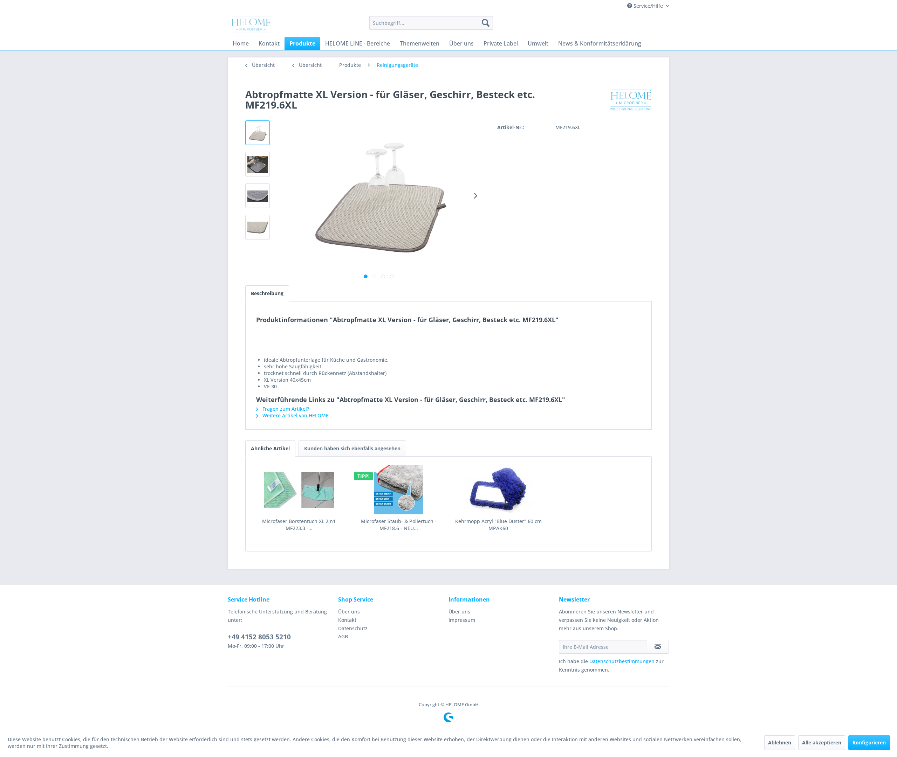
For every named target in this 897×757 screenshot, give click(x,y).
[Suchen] (485, 23)
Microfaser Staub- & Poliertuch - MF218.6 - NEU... (399, 525)
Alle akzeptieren (821, 742)
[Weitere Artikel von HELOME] (631, 101)
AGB (343, 636)
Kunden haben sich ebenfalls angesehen (352, 448)
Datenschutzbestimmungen (622, 661)
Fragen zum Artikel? (285, 408)
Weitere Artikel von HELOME (295, 415)
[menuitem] (431, 23)
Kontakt (347, 620)
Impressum (461, 620)
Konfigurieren (869, 742)
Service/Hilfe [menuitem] (648, 5)
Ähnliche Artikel (270, 448)
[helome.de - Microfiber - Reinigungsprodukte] (251, 24)
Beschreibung (267, 293)
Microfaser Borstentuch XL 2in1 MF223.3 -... (299, 525)
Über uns (349, 611)
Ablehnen (779, 742)
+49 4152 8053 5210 (259, 636)
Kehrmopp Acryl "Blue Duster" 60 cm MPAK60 (498, 525)
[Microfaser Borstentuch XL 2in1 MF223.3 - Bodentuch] (299, 489)
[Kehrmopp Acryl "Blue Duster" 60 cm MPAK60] (498, 489)
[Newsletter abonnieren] (658, 647)
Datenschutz (353, 628)
